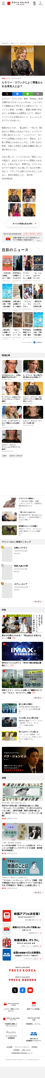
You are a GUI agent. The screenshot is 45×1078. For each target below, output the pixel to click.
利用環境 (17, 1050)
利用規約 (35, 1047)
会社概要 (9, 1047)
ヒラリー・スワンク (16, 455)
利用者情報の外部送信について (22, 1053)
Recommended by (27, 342)
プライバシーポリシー (22, 1047)
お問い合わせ (26, 1050)
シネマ (4, 455)
